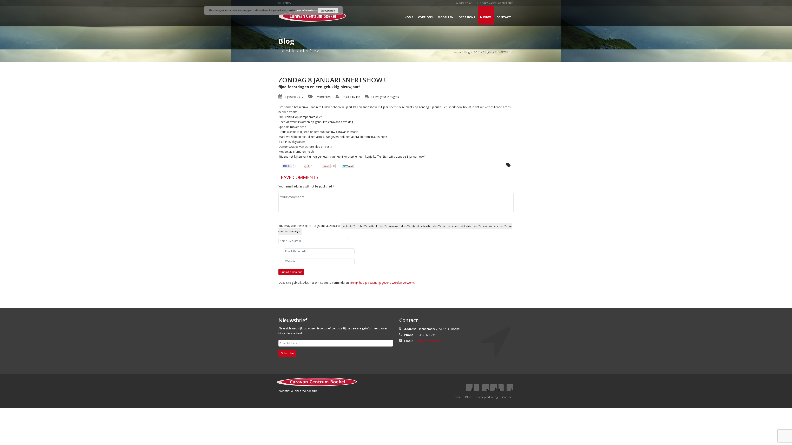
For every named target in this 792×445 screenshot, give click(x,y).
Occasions (466, 17)
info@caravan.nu (429, 341)
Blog (468, 397)
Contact (503, 17)
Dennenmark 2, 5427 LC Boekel (496, 3)
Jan (358, 97)
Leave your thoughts (385, 97)
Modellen (446, 17)
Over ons (425, 17)
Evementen (323, 97)
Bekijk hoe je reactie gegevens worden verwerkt (382, 283)
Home (408, 17)
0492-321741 (466, 3)
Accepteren (328, 10)
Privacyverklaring (487, 397)
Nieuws (485, 17)
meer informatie (304, 10)
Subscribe (287, 353)
